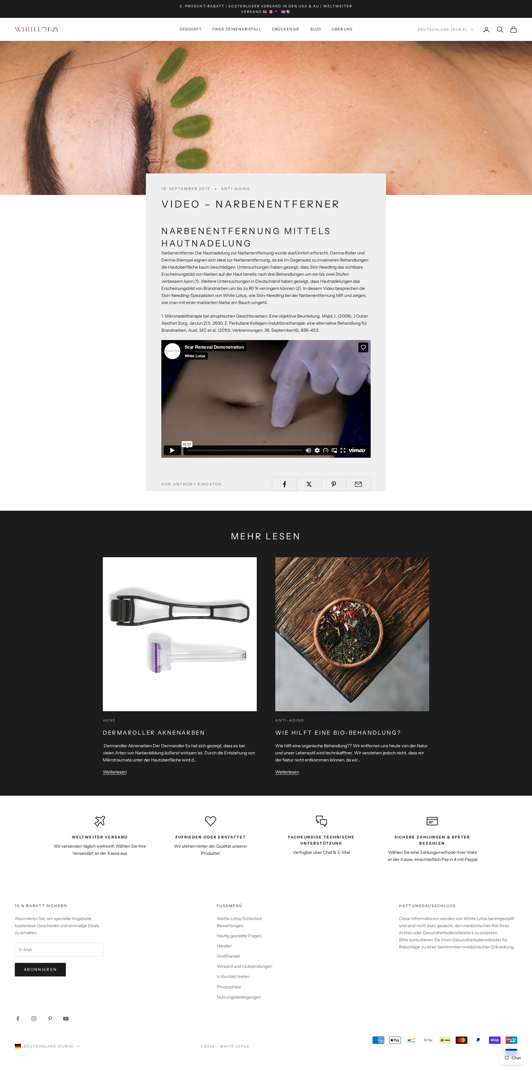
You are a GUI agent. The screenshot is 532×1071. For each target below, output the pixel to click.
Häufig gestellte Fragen (239, 936)
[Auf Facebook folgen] (18, 1019)
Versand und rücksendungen (244, 966)
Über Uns (342, 29)
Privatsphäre (229, 987)
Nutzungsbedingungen (239, 997)
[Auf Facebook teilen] (284, 484)
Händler (224, 946)
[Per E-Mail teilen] (358, 484)
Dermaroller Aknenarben (154, 732)
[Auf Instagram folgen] (34, 1019)
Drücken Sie (286, 29)
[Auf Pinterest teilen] (334, 484)
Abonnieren (40, 969)
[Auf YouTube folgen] (66, 1019)
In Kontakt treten (233, 976)
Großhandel (228, 956)
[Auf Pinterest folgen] (50, 1019)
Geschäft (190, 29)
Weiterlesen (115, 772)
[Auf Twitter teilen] (309, 484)
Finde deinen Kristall (236, 29)
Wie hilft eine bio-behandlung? (338, 732)
